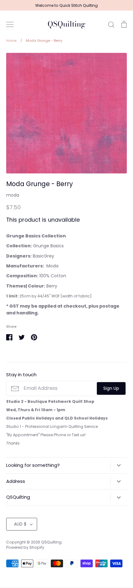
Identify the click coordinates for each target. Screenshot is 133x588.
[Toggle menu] (10, 24)
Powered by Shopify (25, 547)
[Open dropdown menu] (118, 465)
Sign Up (111, 388)
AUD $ (20, 524)
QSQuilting (66, 24)
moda (12, 195)
